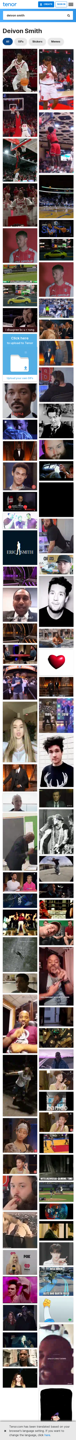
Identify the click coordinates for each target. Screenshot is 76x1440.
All (7, 41)
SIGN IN (61, 4)
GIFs (21, 41)
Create (48, 4)
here (47, 1435)
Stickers (37, 41)
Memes (55, 41)
